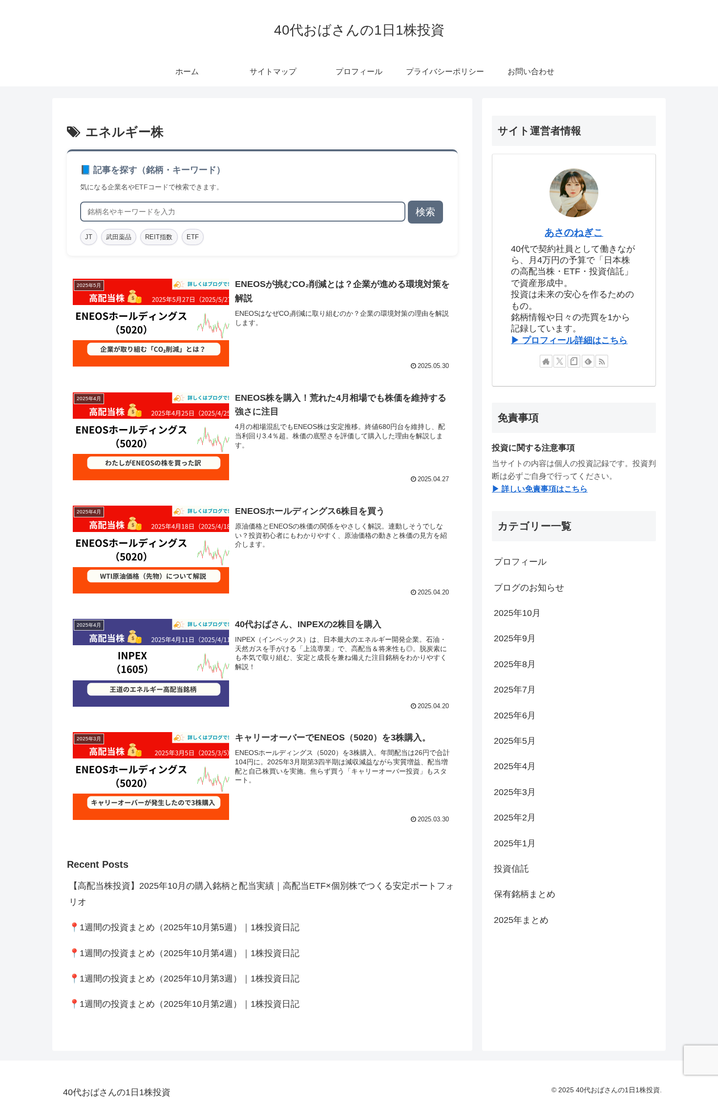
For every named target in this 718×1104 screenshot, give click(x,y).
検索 (425, 211)
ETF (193, 237)
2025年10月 (517, 613)
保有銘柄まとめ (524, 894)
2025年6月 (515, 715)
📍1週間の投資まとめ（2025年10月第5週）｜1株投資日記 (184, 927)
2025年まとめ (521, 920)
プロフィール (520, 562)
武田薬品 (118, 237)
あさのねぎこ (574, 232)
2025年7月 (515, 690)
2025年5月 (515, 741)
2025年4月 (515, 766)
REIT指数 (158, 237)
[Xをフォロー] (559, 361)
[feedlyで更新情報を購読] (588, 361)
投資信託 (511, 869)
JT (88, 237)
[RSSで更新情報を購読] (601, 361)
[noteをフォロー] (574, 361)
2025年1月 (515, 843)
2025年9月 (515, 639)
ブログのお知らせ (529, 588)
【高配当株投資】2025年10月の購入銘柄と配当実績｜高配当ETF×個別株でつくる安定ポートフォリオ (261, 893)
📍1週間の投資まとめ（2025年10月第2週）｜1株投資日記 (184, 1004)
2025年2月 (515, 817)
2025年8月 (515, 664)
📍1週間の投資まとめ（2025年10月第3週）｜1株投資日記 (184, 978)
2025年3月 (515, 792)
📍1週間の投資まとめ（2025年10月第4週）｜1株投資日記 (184, 953)
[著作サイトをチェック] (546, 361)
